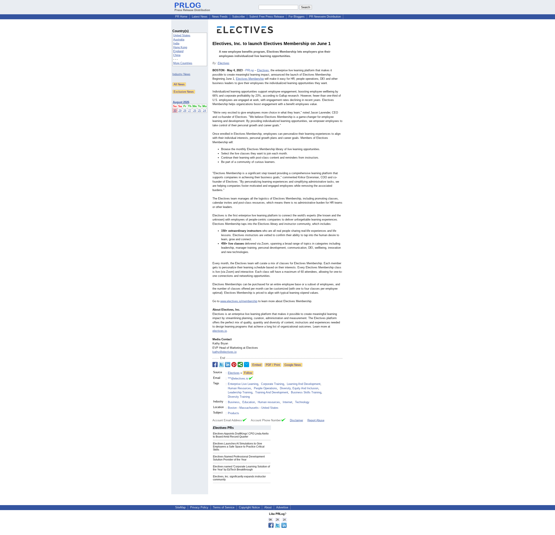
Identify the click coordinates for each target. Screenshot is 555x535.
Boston (232, 407)
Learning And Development (303, 384)
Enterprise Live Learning (243, 384)
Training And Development (271, 392)
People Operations (265, 388)
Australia (178, 39)
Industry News (181, 74)
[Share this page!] (277, 527)
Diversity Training (239, 396)
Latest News (199, 16)
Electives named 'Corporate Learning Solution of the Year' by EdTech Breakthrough (241, 468)
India (176, 43)
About (268, 507)
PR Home (181, 16)
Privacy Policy (199, 507)
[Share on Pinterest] (234, 364)
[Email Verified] (251, 378)
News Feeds (220, 16)
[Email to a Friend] (246, 364)
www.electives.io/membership (238, 301)
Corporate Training (272, 384)
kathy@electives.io (224, 351)
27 (189, 110)
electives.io (219, 330)
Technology (302, 402)
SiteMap (180, 507)
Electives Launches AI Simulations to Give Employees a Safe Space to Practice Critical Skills (238, 446)
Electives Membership (250, 78)
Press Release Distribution (192, 10)
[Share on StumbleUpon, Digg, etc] (240, 364)
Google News (292, 364)
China (176, 55)
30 (174, 110)
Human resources (269, 402)
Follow (248, 372)
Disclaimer (296, 420)
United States (181, 35)
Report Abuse (315, 420)
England (178, 51)
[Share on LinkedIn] (227, 364)
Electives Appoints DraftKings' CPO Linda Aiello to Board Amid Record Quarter (241, 435)
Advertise (282, 507)
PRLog (249, 70)
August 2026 (181, 102)
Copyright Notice (249, 507)
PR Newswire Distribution (325, 16)
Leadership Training (240, 392)
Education (248, 402)
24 (204, 110)
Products (233, 413)
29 (179, 110)
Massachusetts (249, 407)
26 (194, 110)
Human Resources (239, 388)
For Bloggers (297, 16)
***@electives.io (238, 378)
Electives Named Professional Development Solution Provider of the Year (239, 458)
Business (234, 402)
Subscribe (238, 16)
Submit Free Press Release (266, 16)
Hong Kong (180, 47)
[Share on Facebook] (215, 364)
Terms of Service (223, 507)
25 (199, 110)
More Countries (182, 63)
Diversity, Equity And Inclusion (299, 388)
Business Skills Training (306, 392)
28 (184, 110)
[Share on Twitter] (221, 364)
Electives (223, 63)
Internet (287, 402)
